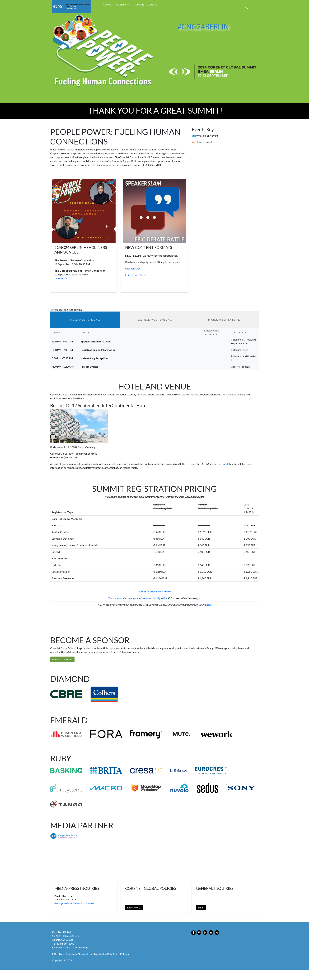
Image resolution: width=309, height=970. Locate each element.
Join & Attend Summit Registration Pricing (106, 621)
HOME (107, 4)
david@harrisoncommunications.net (74, 903)
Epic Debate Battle (135, 274)
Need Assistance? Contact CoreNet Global (83, 953)
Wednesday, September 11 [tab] (154, 319)
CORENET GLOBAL (145, 4)
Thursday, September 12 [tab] (224, 319)
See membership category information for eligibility (137, 598)
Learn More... (134, 907)
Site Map (113, 953)
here (208, 604)
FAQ (54, 953)
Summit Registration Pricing (65, 621)
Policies (124, 953)
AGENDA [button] (121, 4)
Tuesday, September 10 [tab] (85, 319)
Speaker (132, 268)
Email (201, 907)
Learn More (60, 278)
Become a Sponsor (62, 659)
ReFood (222, 463)
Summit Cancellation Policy (154, 591)
